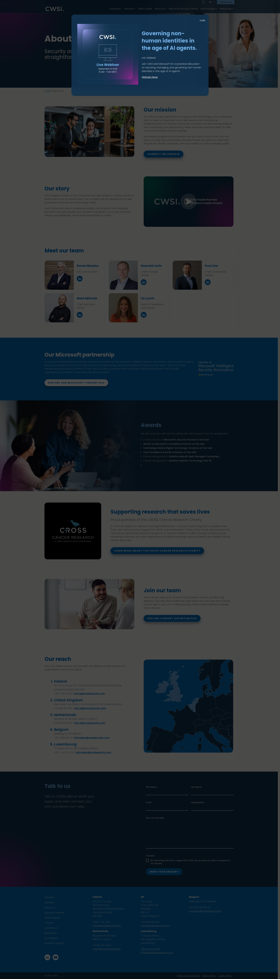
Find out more (150, 77)
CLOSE (202, 20)
